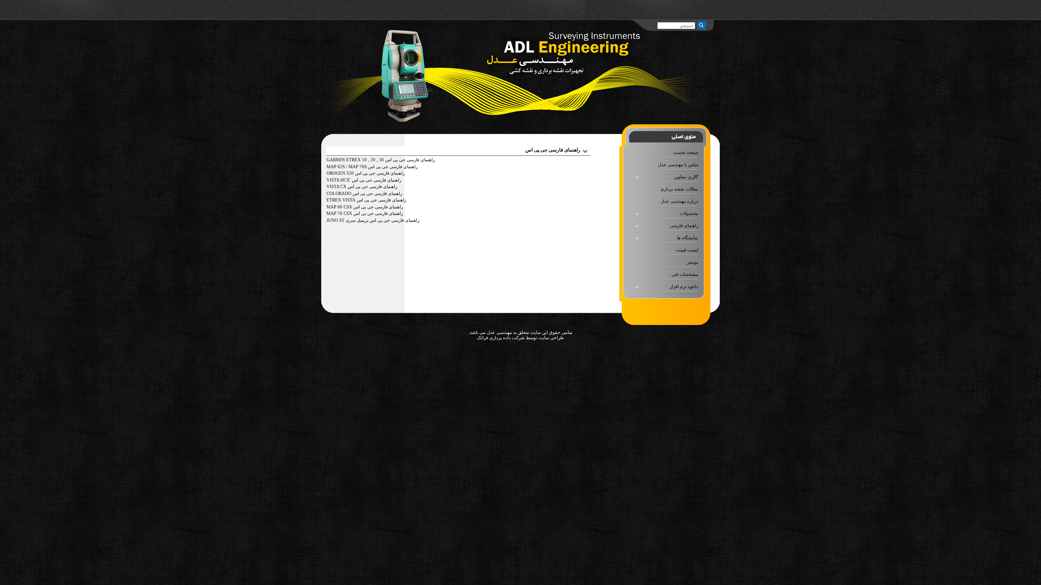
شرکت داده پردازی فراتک (501, 337)
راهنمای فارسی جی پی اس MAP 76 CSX (365, 213)
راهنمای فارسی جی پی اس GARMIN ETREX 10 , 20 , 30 (381, 159)
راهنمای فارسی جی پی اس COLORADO (364, 193)
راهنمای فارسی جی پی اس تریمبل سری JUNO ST (373, 220)
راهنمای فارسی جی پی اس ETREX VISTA (366, 199)
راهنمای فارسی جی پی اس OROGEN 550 (366, 173)
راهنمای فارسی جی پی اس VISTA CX (362, 186)
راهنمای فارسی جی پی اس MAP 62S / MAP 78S (372, 166)
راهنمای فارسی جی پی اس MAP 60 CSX (365, 206)
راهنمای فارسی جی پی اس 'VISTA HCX (364, 180)
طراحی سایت (550, 337)
